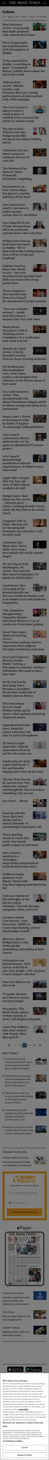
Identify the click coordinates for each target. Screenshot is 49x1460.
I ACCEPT (24, 1448)
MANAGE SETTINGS (24, 1455)
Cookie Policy (23, 1409)
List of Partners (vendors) (12, 1441)
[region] (24, 1416)
